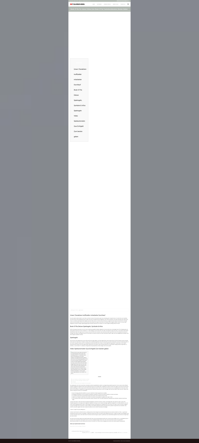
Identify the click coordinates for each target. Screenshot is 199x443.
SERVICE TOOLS (115, 4)
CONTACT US (123, 4)
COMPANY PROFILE (107, 4)
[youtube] (120, 1)
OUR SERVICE (99, 4)
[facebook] (117, 1)
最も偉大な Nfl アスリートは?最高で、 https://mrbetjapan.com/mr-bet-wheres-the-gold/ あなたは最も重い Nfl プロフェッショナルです (105, 432)
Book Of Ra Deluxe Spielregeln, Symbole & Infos (80, 380)
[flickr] (121, 1)
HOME (94, 4)
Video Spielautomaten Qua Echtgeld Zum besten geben (81, 383)
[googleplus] (125, 1)
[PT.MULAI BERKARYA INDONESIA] (76, 4)
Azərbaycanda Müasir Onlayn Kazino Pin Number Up (80, 431)
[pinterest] (126, 1)
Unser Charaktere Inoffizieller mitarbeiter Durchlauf (80, 379)
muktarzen (81, 310)
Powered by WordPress (116, 440)
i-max (124, 440)
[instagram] (124, 1)
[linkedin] (128, 1)
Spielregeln (74, 381)
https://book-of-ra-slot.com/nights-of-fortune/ (78, 426)
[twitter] (118, 1)
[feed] (122, 1)
